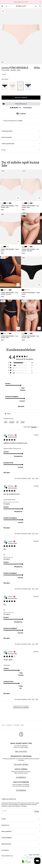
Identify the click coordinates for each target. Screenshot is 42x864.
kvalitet (12, 422)
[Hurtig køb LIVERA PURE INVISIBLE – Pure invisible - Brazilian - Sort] (18, 284)
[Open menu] (2, 6)
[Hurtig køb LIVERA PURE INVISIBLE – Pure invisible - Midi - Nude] (39, 328)
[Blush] (20, 86)
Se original (7, 504)
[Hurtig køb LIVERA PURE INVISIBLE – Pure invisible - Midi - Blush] (18, 198)
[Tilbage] (3, 11)
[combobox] (31, 427)
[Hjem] (21, 6)
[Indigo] (28, 86)
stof (5, 422)
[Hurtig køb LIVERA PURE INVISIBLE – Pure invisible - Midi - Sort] (18, 328)
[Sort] (5, 86)
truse (22, 422)
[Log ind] (36, 6)
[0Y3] (28, 247)
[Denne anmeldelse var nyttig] (33, 478)
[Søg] (6, 6)
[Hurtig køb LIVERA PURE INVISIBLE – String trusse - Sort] (39, 284)
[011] (5, 203)
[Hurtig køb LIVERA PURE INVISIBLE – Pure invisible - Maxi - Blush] (39, 198)
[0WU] (7, 203)
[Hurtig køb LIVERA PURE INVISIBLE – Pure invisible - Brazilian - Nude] (39, 241)
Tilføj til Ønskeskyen (21, 104)
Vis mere (21, 406)
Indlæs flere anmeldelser (21, 707)
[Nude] (12, 86)
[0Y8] (10, 203)
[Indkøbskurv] (40, 6)
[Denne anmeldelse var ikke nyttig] (36, 478)
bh (17, 422)
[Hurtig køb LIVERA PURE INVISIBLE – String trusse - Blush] (18, 241)
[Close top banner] (40, 2)
